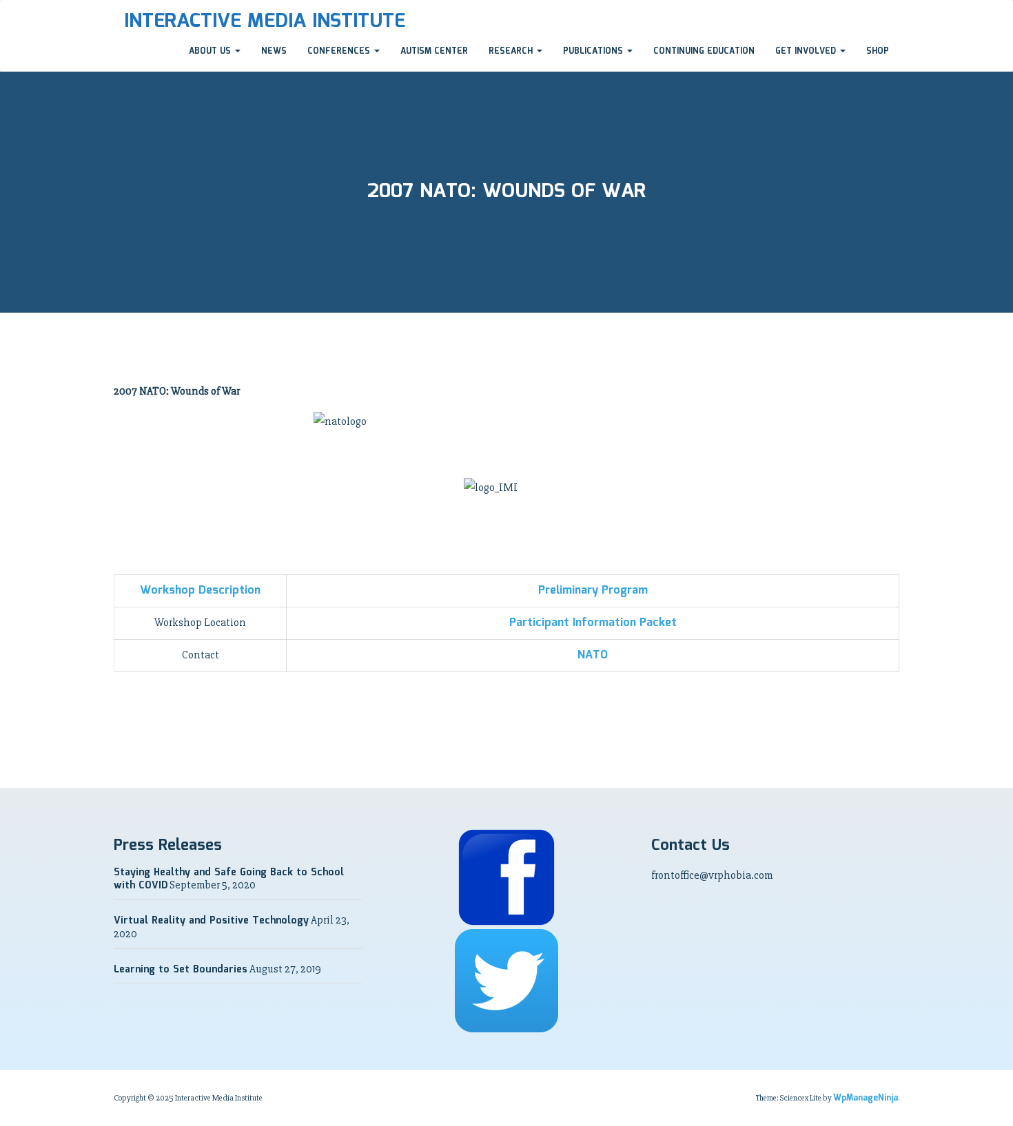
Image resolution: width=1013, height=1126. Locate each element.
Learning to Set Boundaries (180, 969)
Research (512, 51)
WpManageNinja (865, 1098)
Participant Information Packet (593, 623)
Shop (877, 51)
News (274, 51)
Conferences (340, 51)
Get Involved (807, 51)
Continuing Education (704, 51)
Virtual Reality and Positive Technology (211, 920)
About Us (211, 51)
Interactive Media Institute (264, 21)
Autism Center (434, 51)
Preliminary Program (593, 590)
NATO (592, 655)
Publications (594, 51)
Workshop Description (200, 590)
